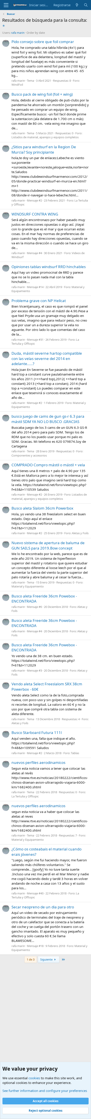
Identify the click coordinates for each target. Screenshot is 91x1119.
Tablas (75, 753)
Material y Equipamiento (27, 586)
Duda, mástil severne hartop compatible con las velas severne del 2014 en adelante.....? (46, 358)
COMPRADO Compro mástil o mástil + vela (48, 464)
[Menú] (6, 5)
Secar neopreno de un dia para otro (42, 906)
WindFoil (17, 85)
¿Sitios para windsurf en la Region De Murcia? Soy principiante (43, 149)
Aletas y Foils (80, 533)
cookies (34, 1078)
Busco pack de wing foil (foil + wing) (42, 94)
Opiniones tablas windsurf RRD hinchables (48, 266)
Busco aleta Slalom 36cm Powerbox (42, 508)
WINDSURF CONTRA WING (34, 214)
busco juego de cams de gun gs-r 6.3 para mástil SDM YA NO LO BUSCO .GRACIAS (47, 419)
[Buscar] (86, 5)
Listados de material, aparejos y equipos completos (45, 137)
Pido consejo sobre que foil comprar (42, 41)
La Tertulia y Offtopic (25, 796)
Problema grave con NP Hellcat (38, 300)
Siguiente (46, 959)
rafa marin (18, 33)
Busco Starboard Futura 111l (36, 732)
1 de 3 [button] (30, 959)
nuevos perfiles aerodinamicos (38, 762)
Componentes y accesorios (29, 455)
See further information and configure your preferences (44, 1090)
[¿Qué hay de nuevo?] (77, 5)
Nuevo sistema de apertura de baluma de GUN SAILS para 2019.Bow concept (48, 545)
